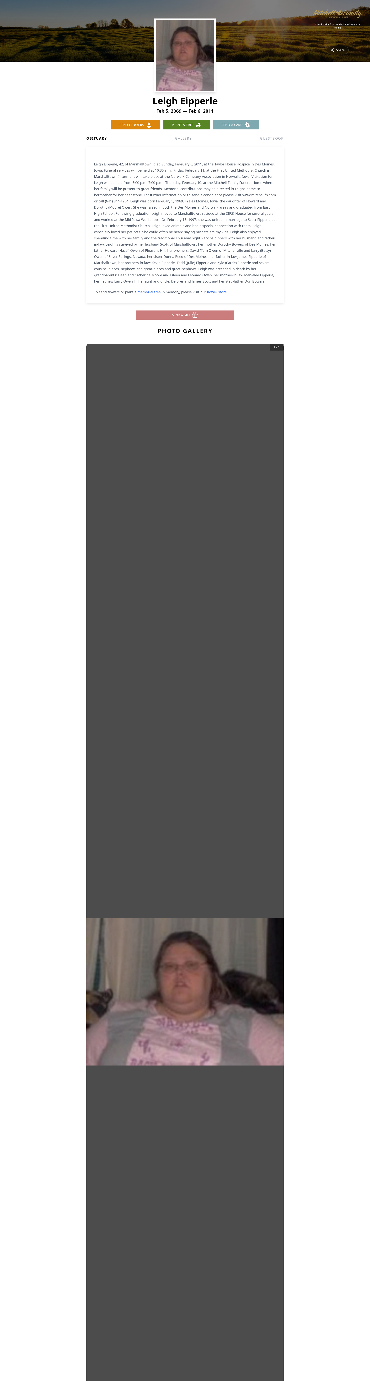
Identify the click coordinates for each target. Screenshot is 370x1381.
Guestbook (272, 138)
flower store (217, 292)
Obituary (96, 138)
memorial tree (149, 292)
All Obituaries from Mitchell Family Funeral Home (337, 26)
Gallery (183, 138)
